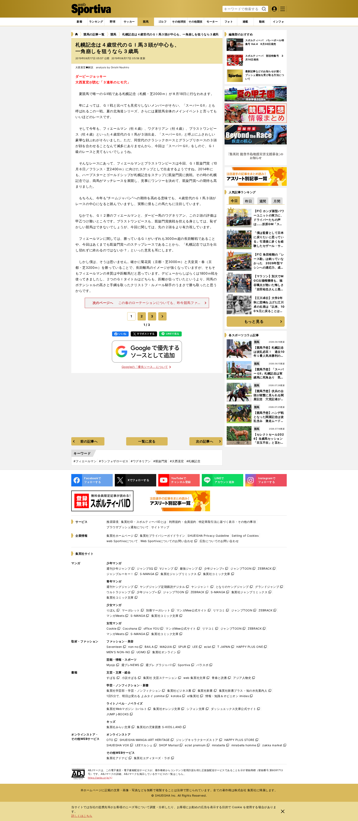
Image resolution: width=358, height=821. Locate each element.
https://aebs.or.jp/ (100, 777)
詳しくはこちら (81, 815)
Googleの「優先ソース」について (145, 366)
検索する (263, 9)
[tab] (112, 22)
